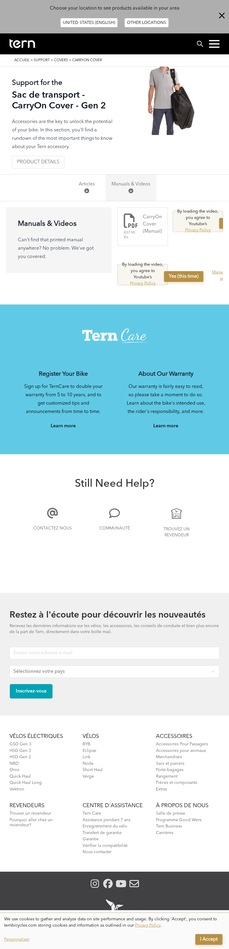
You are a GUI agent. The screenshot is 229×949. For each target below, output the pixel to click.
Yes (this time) (184, 276)
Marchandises (169, 757)
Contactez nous (52, 528)
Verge (88, 776)
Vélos (91, 736)
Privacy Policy (198, 230)
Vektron (17, 789)
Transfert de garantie (102, 833)
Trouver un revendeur (30, 813)
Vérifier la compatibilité (105, 846)
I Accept (209, 939)
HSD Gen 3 (20, 751)
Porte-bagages (169, 770)
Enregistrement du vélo (105, 826)
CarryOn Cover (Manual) (152, 224)
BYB (86, 744)
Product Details (38, 162)
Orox (14, 770)
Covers (61, 60)
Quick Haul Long (26, 783)
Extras (161, 789)
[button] (214, 44)
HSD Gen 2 (20, 757)
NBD (14, 763)
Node (88, 763)
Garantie (91, 839)
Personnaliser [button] (17, 939)
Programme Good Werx (179, 820)
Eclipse (89, 751)
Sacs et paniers (170, 763)
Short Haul (93, 770)
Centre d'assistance (113, 805)
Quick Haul (20, 776)
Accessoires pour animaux (181, 751)
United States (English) (89, 23)
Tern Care (92, 813)
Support (42, 60)
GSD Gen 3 (20, 744)
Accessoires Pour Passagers (182, 744)
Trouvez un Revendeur (176, 532)
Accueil (22, 60)
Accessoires (174, 736)
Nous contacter (97, 852)
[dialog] (114, 931)
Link (86, 757)
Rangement (166, 776)
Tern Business (169, 826)
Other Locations (146, 23)
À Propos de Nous (182, 805)
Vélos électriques (36, 736)
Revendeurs (27, 805)
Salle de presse (170, 813)
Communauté (114, 528)
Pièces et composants (176, 783)
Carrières (164, 833)
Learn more (63, 426)
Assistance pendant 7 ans (106, 820)
